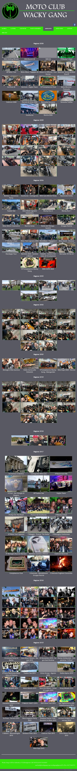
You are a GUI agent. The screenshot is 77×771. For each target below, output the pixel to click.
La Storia (13, 28)
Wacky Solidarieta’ (35, 28)
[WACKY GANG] (38, 19)
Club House (23, 28)
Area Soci (4, 32)
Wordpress (74, 769)
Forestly (62, 769)
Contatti (69, 28)
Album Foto (48, 28)
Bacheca (4, 28)
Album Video (59, 28)
